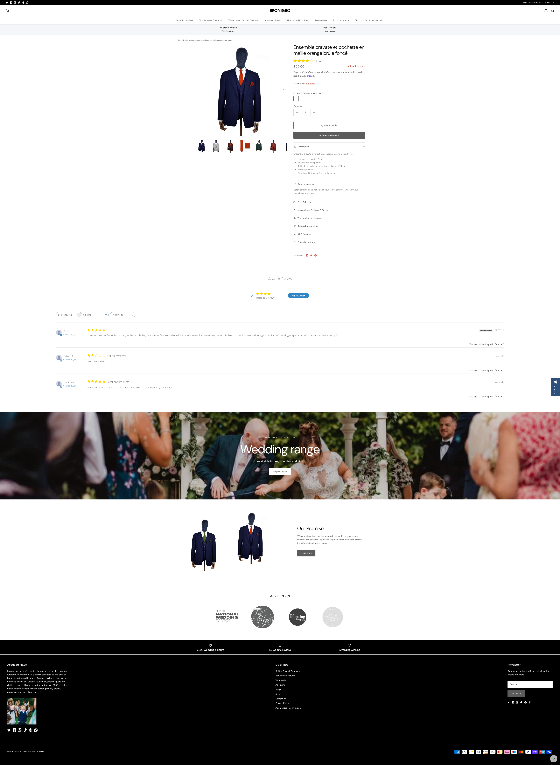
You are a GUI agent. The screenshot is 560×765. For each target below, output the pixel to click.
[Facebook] (11, 2)
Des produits (321, 20)
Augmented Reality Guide (288, 707)
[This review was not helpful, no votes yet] (501, 344)
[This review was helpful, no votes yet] (496, 344)
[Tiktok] (19, 2)
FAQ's (278, 689)
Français (548, 2)
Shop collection (280, 471)
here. (312, 193)
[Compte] (545, 10)
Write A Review (298, 295)
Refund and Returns (285, 675)
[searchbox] (66, 314)
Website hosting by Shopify (33, 751)
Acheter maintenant (329, 135)
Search (278, 694)
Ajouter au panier (329, 125)
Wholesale (280, 680)
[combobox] (96, 314)
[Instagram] (15, 2)
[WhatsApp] (27, 2)
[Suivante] (284, 90)
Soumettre (516, 693)
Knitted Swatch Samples (287, 671)
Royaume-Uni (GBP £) (532, 2)
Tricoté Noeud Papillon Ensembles (243, 20)
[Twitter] (7, 2)
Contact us (280, 698)
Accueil (181, 40)
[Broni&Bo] (280, 10)
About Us (280, 684)
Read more (306, 552)
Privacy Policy (282, 703)
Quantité (297, 106)
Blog (357, 20)
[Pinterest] (23, 2)
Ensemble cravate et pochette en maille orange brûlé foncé (209, 40)
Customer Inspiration (374, 20)
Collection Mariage (184, 20)
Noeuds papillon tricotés (298, 20)
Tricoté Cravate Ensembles (211, 20)
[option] (241, 90)
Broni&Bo (310, 83)
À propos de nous (341, 20)
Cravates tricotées (273, 20)
